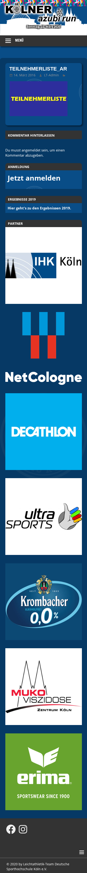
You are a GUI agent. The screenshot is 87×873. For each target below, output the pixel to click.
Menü (19, 40)
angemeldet (31, 150)
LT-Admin (51, 75)
